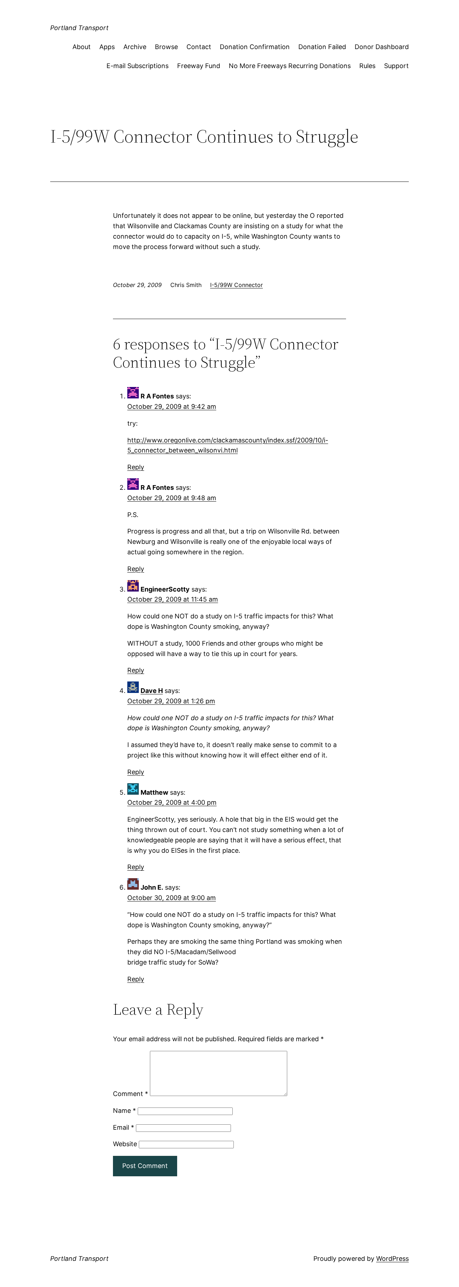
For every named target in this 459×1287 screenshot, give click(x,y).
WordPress (392, 1258)
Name (124, 1110)
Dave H (152, 690)
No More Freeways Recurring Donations (290, 66)
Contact (198, 47)
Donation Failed (322, 47)
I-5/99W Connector (236, 284)
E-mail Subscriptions (138, 66)
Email (123, 1127)
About (81, 47)
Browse (166, 47)
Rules (367, 66)
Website (125, 1144)
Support (396, 66)
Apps (107, 47)
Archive (134, 47)
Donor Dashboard (382, 47)
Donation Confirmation (255, 47)
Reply (135, 467)
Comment (130, 1093)
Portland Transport (79, 28)
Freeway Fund (198, 66)
